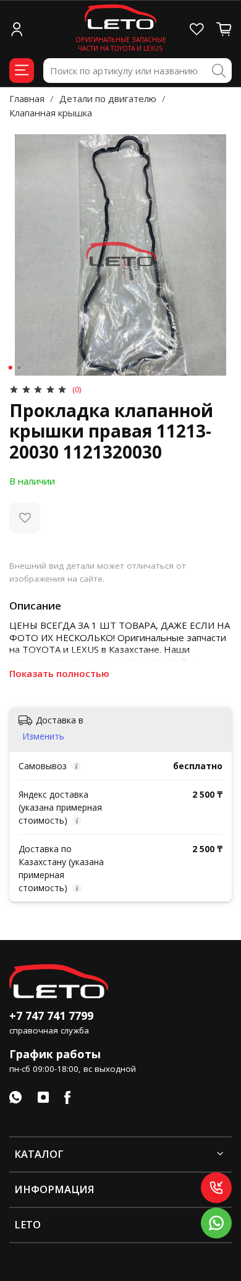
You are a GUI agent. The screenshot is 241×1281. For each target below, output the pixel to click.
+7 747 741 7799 (51, 1015)
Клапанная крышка (50, 112)
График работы (55, 1053)
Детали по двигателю (107, 98)
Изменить (43, 736)
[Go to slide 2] (19, 367)
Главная (26, 98)
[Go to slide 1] (10, 367)
